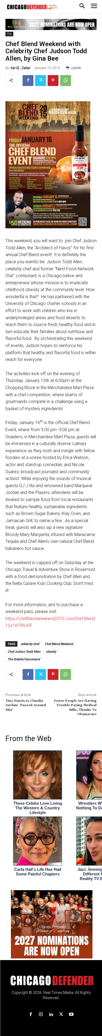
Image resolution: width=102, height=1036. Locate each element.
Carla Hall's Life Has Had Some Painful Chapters (37, 871)
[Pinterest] (53, 80)
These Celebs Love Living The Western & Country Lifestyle (37, 808)
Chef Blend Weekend (59, 644)
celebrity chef (30, 644)
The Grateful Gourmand (24, 659)
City (9, 33)
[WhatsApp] (65, 80)
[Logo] (51, 980)
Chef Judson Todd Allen (24, 651)
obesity (51, 651)
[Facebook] (28, 80)
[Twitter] (40, 80)
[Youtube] (71, 1014)
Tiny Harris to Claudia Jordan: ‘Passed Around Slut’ (25, 705)
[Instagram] (41, 1014)
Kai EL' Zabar (20, 68)
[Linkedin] (51, 1014)
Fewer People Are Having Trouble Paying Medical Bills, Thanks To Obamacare (75, 707)
